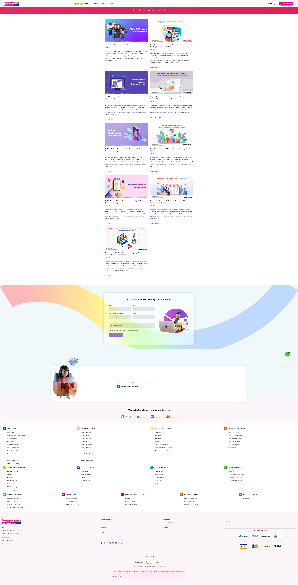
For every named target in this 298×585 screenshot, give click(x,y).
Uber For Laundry (86, 454)
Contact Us (165, 532)
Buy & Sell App (159, 474)
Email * (135, 305)
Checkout (102, 532)
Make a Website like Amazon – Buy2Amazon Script (126, 43)
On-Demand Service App (235, 480)
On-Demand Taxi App (13, 471)
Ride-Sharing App (12, 487)
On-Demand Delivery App (191, 504)
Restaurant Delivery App (235, 435)
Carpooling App (11, 477)
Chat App (83, 477)
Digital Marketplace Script (162, 450)
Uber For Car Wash (86, 438)
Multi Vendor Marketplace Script (163, 447)
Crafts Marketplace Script (161, 444)
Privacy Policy (166, 525)
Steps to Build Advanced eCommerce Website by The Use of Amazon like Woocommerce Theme (171, 95)
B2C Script (158, 438)
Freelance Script (129, 498)
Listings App (158, 480)
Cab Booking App (12, 480)
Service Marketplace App (235, 471)
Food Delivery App (234, 432)
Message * (112, 321)
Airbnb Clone (11, 432)
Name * (111, 305)
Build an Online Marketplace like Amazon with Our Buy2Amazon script (126, 148)
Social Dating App (86, 471)
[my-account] (275, 4)
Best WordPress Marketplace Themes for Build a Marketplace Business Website (171, 44)
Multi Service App (189, 501)
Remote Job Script (130, 501)
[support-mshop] (181, 386)
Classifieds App (159, 471)
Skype (134, 313)
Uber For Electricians (86, 444)
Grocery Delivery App (13, 501)
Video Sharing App (86, 474)
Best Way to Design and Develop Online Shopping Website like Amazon (171, 148)
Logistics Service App (13, 507)
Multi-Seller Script (160, 432)
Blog (101, 525)
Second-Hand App (160, 477)
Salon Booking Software (13, 457)
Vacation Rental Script (13, 444)
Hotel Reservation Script (72, 504)
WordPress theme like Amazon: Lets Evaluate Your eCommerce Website (126, 96)
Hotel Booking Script (13, 463)
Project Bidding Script (131, 504)
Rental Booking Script (13, 447)
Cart (101, 530)
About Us (102, 523)
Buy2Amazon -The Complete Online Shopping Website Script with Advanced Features (126, 252)
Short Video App (85, 480)
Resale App (158, 483)
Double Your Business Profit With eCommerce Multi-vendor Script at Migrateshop (171, 200)
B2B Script (158, 435)
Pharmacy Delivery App (13, 504)
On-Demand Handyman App (236, 474)
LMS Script (246, 498)
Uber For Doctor (85, 441)
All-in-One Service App (190, 498)
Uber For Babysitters (86, 432)
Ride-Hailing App (12, 474)
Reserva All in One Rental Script (16, 435)
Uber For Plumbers (86, 447)
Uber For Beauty (85, 435)
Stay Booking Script (71, 498)
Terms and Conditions (168, 522)
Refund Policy (166, 527)
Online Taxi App (11, 483)
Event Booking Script (13, 460)
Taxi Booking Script (12, 490)
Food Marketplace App (235, 438)
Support (164, 529)
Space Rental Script (12, 450)
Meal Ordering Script (234, 441)
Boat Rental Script (12, 438)
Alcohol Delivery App (13, 498)
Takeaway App (232, 447)
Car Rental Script (12, 441)
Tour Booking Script (71, 501)
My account (103, 527)
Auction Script (159, 441)
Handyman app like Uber (235, 477)
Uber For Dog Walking (87, 460)
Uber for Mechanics (86, 450)
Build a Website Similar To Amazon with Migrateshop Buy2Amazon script (126, 200)
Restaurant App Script (234, 444)
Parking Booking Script (13, 454)
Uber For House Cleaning (88, 457)
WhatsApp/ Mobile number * (116, 313)
